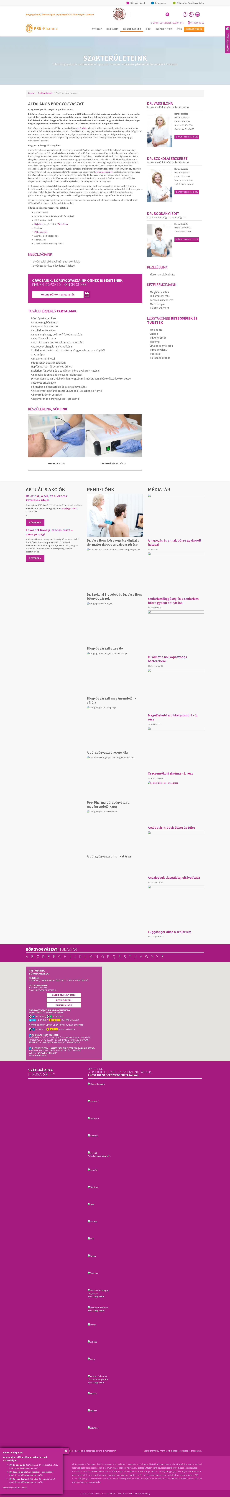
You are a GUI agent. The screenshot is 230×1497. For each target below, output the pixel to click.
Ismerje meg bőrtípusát (45, 322)
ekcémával (81, 128)
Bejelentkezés (194, 28)
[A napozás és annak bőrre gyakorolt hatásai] (176, 515)
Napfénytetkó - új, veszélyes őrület (51, 366)
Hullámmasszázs (160, 296)
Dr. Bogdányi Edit (18, 1464)
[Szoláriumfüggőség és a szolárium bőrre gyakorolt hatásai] (176, 573)
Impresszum (110, 1450)
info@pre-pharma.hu (46, 990)
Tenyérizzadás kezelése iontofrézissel (53, 265)
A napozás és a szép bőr (45, 326)
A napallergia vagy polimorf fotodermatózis (56, 334)
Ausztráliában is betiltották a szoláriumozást (57, 342)
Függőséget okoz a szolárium (48, 362)
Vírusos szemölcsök (161, 345)
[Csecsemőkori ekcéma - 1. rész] (176, 748)
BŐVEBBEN (35, 522)
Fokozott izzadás (160, 358)
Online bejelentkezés (64, 995)
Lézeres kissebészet (161, 300)
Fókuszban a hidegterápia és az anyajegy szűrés (59, 386)
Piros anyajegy (158, 349)
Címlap (31, 93)
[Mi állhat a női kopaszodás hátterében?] (176, 631)
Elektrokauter (56, 463)
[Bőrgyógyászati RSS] (191, 14)
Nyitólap (97, 28)
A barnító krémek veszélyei (46, 394)
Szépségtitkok (164, 28)
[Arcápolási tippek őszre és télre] (176, 802)
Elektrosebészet (159, 308)
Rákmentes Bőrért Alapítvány (190, 3)
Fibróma (155, 341)
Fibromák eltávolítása (162, 274)
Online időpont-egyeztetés (57, 294)
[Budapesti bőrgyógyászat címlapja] (41, 28)
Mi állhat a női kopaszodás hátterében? (167, 659)
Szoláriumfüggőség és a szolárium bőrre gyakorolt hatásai (65, 370)
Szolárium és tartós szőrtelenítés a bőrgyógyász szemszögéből (68, 350)
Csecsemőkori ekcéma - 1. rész (170, 773)
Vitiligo (154, 333)
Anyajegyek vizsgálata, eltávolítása (51, 346)
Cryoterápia (38, 354)
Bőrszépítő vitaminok (43, 318)
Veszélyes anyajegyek (43, 382)
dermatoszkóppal (103, 171)
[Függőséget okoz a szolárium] (176, 906)
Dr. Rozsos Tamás (18, 1478)
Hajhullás (38, 224)
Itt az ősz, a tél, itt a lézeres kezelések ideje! (46, 498)
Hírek (148, 28)
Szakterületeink (132, 28)
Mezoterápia (157, 304)
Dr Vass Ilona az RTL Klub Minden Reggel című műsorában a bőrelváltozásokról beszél (81, 378)
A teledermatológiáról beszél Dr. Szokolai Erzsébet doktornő (66, 390)
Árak (179, 28)
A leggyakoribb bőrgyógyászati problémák (55, 398)
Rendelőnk (112, 28)
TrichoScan (63, 224)
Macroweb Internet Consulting (136, 1493)
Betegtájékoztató (94, 1450)
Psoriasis (155, 353)
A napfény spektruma (43, 338)
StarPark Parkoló (38, 1050)
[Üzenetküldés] (197, 14)
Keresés (167, 14)
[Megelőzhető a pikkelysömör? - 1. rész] (176, 690)
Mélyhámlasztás (159, 292)
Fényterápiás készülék (113, 463)
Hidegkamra (160, 3)
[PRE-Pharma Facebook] (185, 14)
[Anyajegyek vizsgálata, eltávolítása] (176, 852)
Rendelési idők (64, 1005)
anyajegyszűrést (69, 508)
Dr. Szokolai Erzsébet (167, 158)
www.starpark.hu (38, 1055)
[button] (143, 1010)
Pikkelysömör (40, 231)
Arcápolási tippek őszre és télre (171, 827)
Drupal (85, 1493)
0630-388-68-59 (197, 22)
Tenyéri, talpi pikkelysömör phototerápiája (55, 261)
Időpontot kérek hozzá (187, 137)
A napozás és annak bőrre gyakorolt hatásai (56, 374)
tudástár (51, 949)
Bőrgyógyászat (137, 3)
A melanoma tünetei (43, 358)
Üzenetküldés (64, 1000)
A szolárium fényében (43, 330)
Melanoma (156, 329)
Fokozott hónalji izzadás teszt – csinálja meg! (49, 532)
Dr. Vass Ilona (16, 1471)
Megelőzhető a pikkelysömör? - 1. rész (173, 717)
